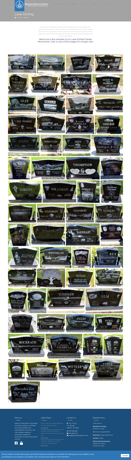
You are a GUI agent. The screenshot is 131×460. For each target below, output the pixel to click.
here (52, 457)
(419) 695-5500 (73, 431)
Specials (85, 4)
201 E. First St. (72, 423)
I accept (125, 455)
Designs (64, 4)
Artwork (74, 4)
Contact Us (107, 4)
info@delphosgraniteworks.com (78, 435)
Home (57, 4)
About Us (95, 4)
